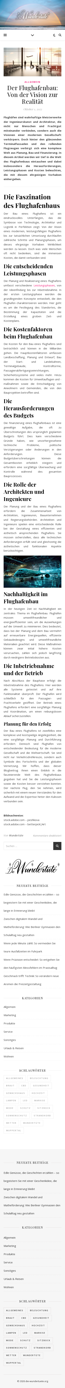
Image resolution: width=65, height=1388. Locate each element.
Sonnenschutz (16, 1115)
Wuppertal (13, 1130)
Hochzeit (38, 1093)
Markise (39, 1100)
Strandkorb (42, 1115)
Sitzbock (43, 1108)
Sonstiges (10, 1040)
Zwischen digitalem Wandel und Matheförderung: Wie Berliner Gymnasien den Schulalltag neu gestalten (32, 927)
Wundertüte (16, 835)
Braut (10, 1085)
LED (25, 1100)
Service (8, 1031)
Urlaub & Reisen (14, 1048)
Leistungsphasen (44, 285)
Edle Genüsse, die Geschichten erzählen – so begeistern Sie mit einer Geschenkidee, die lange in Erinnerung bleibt (31, 902)
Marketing (10, 1015)
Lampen (11, 1100)
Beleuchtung (39, 1078)
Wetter (11, 1123)
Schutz (25, 1108)
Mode (10, 1108)
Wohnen (9, 1056)
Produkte (9, 1023)
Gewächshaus (15, 1093)
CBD (23, 1085)
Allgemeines (14, 1078)
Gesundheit (41, 1085)
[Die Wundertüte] (32, 15)
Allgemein (32, 81)
